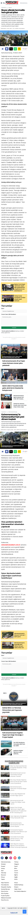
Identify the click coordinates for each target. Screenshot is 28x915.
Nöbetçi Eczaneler (6, 898)
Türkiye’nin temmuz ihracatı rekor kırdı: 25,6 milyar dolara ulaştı (19, 405)
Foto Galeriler (5, 885)
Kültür (16, 879)
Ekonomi (3, 875)
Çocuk (16, 870)
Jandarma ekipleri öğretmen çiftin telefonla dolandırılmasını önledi (19, 752)
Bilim (15, 868)
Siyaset (3, 866)
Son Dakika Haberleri (20, 891)
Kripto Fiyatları (5, 895)
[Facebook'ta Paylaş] (6, 48)
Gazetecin (4, 7)
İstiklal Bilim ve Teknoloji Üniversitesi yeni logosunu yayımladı (12, 710)
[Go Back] (24, 912)
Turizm (16, 872)
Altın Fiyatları (5, 893)
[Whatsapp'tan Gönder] (15, 48)
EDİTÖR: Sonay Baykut (20, 28)
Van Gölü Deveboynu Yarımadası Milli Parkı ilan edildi (19, 744)
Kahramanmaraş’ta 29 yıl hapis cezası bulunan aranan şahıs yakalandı (13, 363)
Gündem (3, 864)
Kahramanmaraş (12, 412)
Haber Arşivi (17, 889)
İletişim (16, 887)
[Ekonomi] (14, 376)
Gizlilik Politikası (18, 885)
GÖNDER (14, 327)
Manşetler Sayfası (6, 887)
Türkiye (16, 862)
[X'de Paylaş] (11, 48)
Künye (16, 882)
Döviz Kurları (4, 891)
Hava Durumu (5, 900)
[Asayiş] (14, 351)
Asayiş (3, 868)
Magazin (16, 864)
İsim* (2, 308)
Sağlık (16, 877)
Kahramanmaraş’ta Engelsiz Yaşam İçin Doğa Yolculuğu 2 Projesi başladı (12, 735)
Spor (2, 870)
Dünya (3, 877)
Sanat (16, 866)
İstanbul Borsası (5, 889)
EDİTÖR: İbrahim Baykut (21, 429)
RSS (4, 908)
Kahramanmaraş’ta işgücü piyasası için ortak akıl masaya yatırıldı (18, 397)
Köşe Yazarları (5, 882)
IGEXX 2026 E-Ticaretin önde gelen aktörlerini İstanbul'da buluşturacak (12, 388)
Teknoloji (3, 872)
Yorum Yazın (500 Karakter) (8, 314)
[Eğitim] (14, 698)
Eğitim (16, 875)
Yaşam (10, 7)
